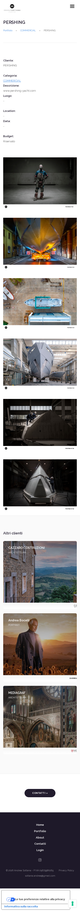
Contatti (40, 843)
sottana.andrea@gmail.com (40, 875)
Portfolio (7, 30)
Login (40, 850)
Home (40, 824)
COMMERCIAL (28, 30)
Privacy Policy (66, 870)
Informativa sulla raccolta (21, 906)
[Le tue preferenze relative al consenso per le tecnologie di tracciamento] (72, 904)
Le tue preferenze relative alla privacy (40, 899)
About (40, 837)
